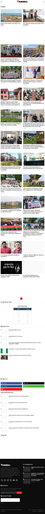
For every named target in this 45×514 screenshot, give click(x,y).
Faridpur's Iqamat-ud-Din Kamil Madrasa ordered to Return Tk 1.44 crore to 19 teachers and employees (10, 103)
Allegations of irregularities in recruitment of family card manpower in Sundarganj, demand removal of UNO (33, 234)
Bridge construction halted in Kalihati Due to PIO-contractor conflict (11, 124)
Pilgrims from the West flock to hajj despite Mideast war (19, 396)
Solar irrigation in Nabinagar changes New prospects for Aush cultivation (33, 189)
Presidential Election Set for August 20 (16, 336)
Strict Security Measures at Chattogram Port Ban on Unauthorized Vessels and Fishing (33, 60)
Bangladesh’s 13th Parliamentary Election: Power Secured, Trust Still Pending (37, 474)
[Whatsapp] (11, 480)
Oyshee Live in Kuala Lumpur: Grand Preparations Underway (20, 355)
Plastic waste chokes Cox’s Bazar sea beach (10, 24)
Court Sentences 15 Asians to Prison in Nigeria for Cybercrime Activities (22, 348)
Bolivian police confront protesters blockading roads (18, 408)
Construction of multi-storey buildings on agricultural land (11, 211)
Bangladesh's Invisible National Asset (37, 468)
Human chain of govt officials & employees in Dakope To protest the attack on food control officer (33, 212)
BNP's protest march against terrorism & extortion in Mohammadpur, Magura (11, 81)
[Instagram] (8, 480)
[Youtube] (14, 480)
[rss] (16, 480)
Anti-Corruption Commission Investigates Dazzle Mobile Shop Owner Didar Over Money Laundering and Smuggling (25, 343)
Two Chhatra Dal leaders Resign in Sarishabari (10, 255)
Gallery (33, 509)
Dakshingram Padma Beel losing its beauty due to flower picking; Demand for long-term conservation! (33, 147)
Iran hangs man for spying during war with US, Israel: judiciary (20, 421)
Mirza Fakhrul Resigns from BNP (15, 329)
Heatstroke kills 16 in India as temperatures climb (18, 402)
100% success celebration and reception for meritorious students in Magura (11, 233)
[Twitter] (5, 480)
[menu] (1, 2)
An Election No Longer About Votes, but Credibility (37, 480)
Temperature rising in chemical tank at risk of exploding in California (21, 415)
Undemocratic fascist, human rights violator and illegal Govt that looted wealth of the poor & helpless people (10, 147)
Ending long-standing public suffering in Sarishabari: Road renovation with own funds (11, 168)
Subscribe (19, 492)
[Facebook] (2, 480)
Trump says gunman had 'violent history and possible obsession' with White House (24, 427)
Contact (29, 509)
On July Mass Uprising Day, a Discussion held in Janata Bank (31, 276)
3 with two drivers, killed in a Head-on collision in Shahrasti (33, 255)
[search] (43, 2)
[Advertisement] (22, 36)
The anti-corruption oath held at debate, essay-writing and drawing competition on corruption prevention (11, 60)
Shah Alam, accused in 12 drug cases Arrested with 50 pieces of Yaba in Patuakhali (33, 82)
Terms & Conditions (40, 509)
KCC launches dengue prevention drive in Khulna (33, 24)
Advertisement (41, 511)
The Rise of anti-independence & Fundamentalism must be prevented (33, 167)
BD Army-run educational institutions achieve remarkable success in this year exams (11, 190)
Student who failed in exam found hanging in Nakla (10, 276)
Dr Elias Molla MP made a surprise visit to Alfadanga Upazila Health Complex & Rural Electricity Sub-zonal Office (33, 125)
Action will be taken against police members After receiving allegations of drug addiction (33, 103)
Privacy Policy (34, 511)
